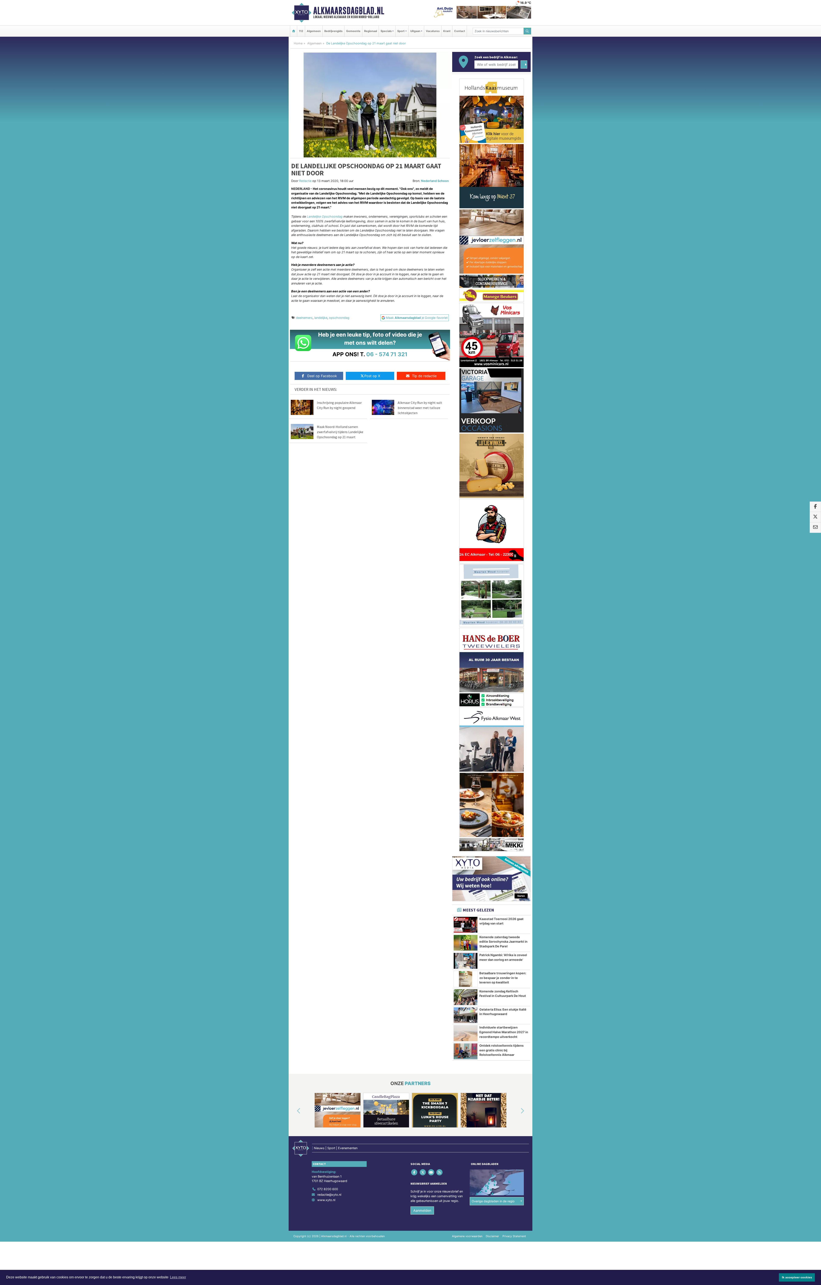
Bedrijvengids (333, 31)
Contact (459, 31)
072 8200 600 (327, 1191)
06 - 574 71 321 (387, 354)
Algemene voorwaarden (467, 1238)
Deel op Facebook (322, 376)
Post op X (372, 376)
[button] (294, 1112)
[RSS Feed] (440, 1174)
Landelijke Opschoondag (325, 216)
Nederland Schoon (435, 181)
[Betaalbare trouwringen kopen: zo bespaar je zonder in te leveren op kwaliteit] (465, 981)
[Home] (293, 31)
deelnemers (304, 317)
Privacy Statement (514, 1238)
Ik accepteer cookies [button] (797, 1277)
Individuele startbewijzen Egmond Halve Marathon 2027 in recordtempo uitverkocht (503, 1033)
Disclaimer (492, 1238)
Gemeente (353, 31)
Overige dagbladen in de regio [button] (493, 1203)
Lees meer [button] (178, 1277)
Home (298, 43)
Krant (446, 31)
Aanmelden (422, 1212)
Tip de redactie (424, 376)
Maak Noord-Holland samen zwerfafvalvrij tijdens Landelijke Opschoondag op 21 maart (340, 432)
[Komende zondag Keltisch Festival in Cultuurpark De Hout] (465, 999)
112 (301, 31)
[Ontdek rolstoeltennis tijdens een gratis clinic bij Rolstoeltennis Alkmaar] (465, 1053)
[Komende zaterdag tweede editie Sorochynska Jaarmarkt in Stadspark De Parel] (465, 944)
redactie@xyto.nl (329, 1196)
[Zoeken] (527, 31)
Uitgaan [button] (415, 31)
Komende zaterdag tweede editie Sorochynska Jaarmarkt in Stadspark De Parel (503, 943)
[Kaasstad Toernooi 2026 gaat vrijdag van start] (465, 926)
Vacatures (433, 31)
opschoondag (339, 317)
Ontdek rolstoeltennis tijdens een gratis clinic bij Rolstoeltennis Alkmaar (501, 1051)
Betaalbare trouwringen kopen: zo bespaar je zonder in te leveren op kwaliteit (502, 979)
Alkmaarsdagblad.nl (348, 11)
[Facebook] (414, 1174)
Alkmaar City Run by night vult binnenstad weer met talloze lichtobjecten (420, 407)
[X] (423, 1174)
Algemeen (314, 31)
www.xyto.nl (326, 1201)
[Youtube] (431, 1174)
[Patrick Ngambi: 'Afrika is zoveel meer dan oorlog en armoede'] (465, 962)
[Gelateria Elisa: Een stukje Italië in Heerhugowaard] (465, 1017)
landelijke (320, 317)
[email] (815, 527)
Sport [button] (401, 31)
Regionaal (370, 31)
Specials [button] (386, 31)
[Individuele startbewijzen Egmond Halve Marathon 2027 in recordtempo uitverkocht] (465, 1035)
